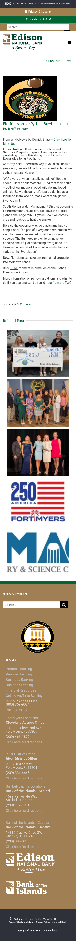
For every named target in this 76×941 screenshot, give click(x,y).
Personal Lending (19, 674)
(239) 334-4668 (18, 773)
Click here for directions (24, 742)
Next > (68, 61)
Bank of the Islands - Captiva (27, 823)
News (29, 304)
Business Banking (19, 680)
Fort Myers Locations (22, 718)
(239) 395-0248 (18, 841)
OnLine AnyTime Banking (24, 696)
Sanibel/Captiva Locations (25, 786)
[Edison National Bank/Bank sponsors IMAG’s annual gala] (38, 551)
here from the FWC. (59, 283)
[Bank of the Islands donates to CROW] (38, 353)
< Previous (53, 61)
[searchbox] (38, 27)
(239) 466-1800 (18, 737)
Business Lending (19, 685)
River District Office (20, 754)
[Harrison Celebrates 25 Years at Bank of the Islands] (38, 403)
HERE (14, 268)
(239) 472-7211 (18, 805)
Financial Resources (21, 690)
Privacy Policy (16, 710)
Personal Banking (19, 669)
